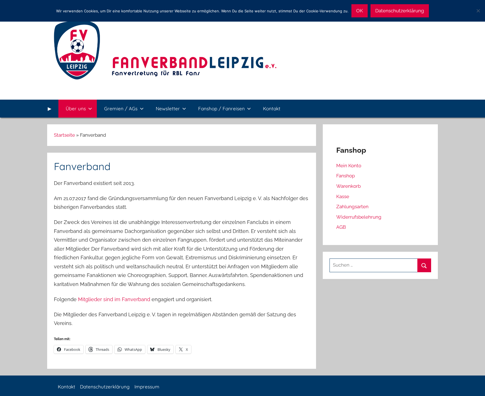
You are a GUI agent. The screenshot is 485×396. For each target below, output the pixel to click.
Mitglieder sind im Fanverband (114, 299)
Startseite (64, 135)
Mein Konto (348, 165)
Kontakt (271, 108)
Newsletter (168, 108)
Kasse (342, 196)
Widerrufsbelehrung (358, 217)
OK (359, 10)
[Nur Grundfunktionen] (478, 10)
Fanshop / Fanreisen (221, 108)
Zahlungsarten (352, 206)
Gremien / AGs (121, 108)
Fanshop (345, 175)
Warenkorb (348, 186)
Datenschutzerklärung (105, 387)
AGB (341, 227)
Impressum (146, 387)
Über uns (76, 108)
